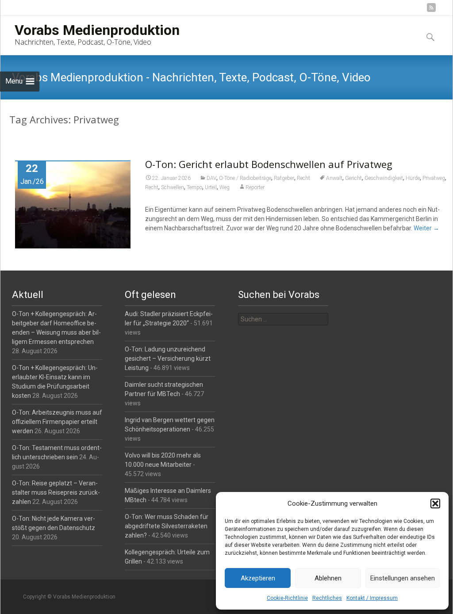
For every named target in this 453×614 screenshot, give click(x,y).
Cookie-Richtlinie (287, 598)
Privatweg (433, 178)
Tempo (194, 187)
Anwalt (334, 178)
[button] (435, 503)
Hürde (413, 178)
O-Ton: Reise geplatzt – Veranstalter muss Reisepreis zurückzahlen (56, 492)
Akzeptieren (258, 578)
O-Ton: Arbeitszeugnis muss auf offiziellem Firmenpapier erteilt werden (57, 422)
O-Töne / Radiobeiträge (245, 178)
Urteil (211, 187)
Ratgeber (284, 178)
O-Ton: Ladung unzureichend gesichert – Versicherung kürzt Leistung (168, 358)
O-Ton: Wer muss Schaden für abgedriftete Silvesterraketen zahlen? (166, 526)
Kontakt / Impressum (372, 598)
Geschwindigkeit (384, 178)
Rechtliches (327, 598)
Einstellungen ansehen (402, 578)
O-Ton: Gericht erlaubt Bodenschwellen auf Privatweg (268, 164)
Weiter (426, 228)
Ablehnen (328, 578)
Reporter (255, 187)
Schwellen (172, 187)
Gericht (353, 178)
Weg (224, 187)
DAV (211, 178)
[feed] (431, 11)
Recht (303, 178)
